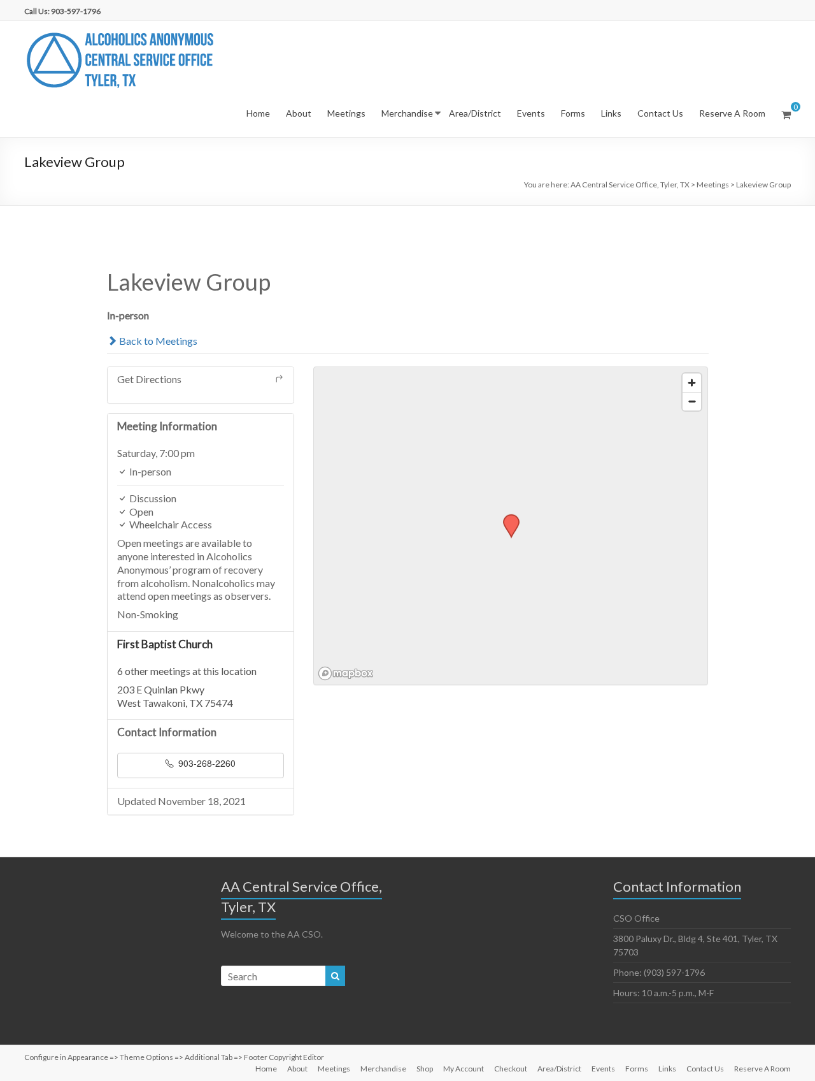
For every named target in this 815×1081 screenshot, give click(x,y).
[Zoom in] (692, 383)
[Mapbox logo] (346, 673)
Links (611, 113)
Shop (424, 1068)
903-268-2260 (206, 763)
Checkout (510, 1068)
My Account (463, 1068)
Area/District (475, 113)
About (298, 113)
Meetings (346, 113)
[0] (786, 114)
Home (258, 113)
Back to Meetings (157, 341)
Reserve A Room (732, 113)
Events (531, 113)
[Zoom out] (692, 401)
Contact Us (660, 113)
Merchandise (407, 113)
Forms (573, 113)
